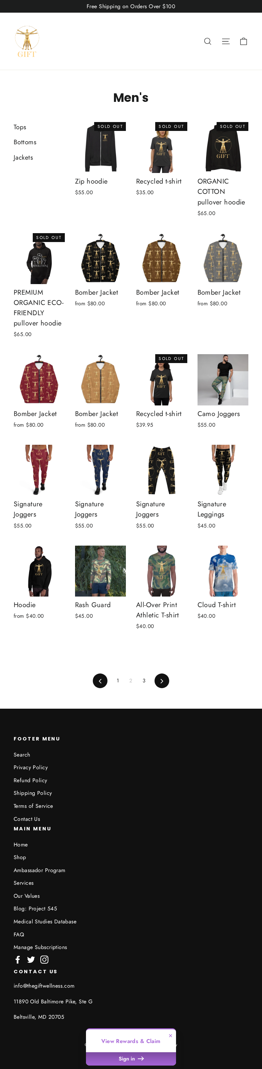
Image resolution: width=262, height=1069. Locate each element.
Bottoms (25, 142)
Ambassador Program (40, 870)
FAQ (19, 934)
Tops (20, 127)
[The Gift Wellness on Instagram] (44, 959)
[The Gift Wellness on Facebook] (18, 959)
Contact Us (27, 819)
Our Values (27, 896)
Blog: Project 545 (35, 908)
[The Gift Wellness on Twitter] (31, 959)
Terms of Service (33, 806)
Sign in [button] (127, 1059)
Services (23, 883)
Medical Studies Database (45, 921)
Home (21, 844)
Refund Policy (30, 780)
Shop (20, 857)
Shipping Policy (33, 793)
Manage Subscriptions (40, 947)
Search (22, 755)
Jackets (23, 157)
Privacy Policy (31, 767)
